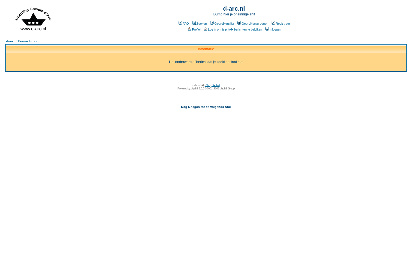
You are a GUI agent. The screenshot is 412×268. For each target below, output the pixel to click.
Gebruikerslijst (224, 23)
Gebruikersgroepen (255, 23)
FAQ (186, 23)
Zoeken (201, 23)
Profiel (196, 29)
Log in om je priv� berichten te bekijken (235, 29)
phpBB (194, 88)
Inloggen (275, 29)
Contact (216, 85)
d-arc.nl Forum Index (21, 41)
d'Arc (207, 85)
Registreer (283, 23)
